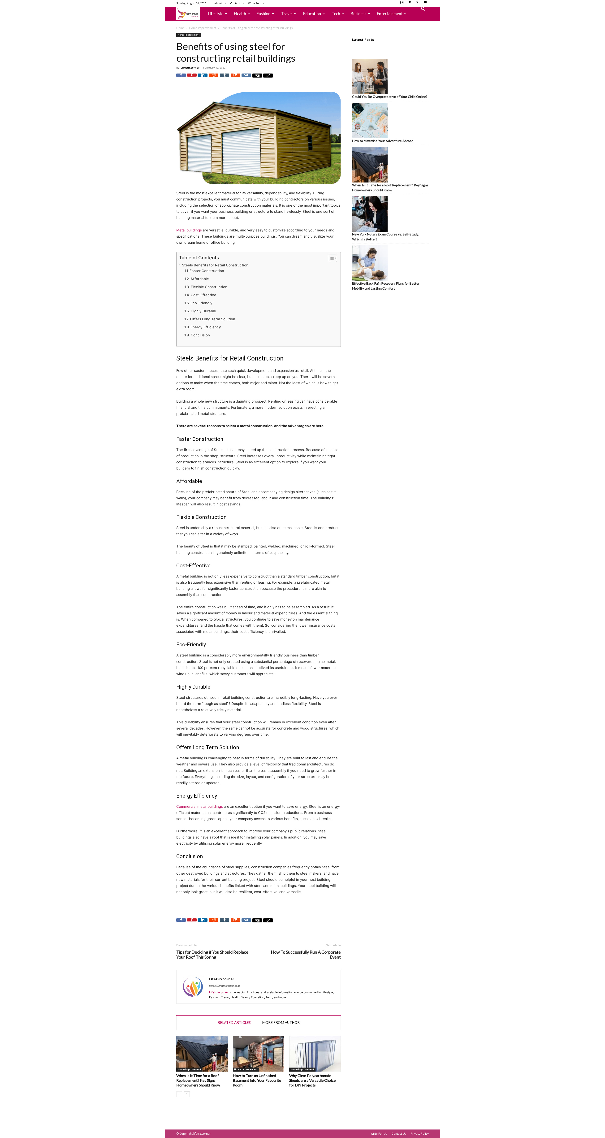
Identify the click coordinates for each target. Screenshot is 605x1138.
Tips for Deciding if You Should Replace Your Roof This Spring (212, 955)
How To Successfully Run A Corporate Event (306, 955)
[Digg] (257, 78)
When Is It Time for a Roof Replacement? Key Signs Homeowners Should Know (198, 1080)
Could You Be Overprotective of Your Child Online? (390, 97)
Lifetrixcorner (190, 67)
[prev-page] (179, 1094)
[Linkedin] (202, 78)
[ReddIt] (213, 78)
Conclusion (200, 335)
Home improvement (202, 28)
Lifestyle (215, 13)
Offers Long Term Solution (212, 319)
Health (240, 13)
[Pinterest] (409, 3)
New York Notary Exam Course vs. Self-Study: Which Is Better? (385, 236)
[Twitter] (417, 3)
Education (312, 13)
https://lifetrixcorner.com (224, 985)
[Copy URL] (268, 78)
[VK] (246, 78)
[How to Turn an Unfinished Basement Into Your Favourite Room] (258, 1054)
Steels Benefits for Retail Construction (215, 265)
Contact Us (237, 3)
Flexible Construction (209, 287)
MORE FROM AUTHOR (281, 1022)
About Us (220, 3)
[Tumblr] (224, 78)
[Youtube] (425, 3)
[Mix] (235, 78)
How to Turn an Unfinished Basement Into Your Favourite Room (257, 1080)
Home (180, 28)
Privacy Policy (420, 1134)
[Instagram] (401, 3)
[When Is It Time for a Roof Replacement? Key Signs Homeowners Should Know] (202, 1054)
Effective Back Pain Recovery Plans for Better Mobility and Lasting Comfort (385, 285)
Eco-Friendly (201, 303)
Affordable (199, 279)
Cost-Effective (203, 295)
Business (358, 13)
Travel (287, 13)
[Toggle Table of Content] (330, 258)
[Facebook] (181, 78)
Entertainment (390, 13)
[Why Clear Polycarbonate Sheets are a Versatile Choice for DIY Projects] (315, 1054)
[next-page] (187, 1094)
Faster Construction (207, 271)
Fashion (263, 13)
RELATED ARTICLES (234, 1022)
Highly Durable (203, 311)
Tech (336, 13)
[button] (423, 9)
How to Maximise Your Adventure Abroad (382, 141)
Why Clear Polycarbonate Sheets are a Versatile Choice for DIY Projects (312, 1080)
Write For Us (256, 3)
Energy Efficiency (205, 327)
